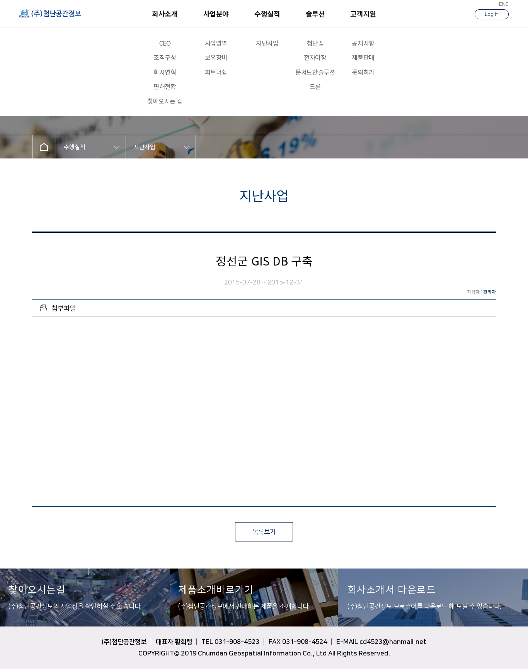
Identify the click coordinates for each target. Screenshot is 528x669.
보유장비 (216, 57)
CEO (165, 43)
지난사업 (267, 43)
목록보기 (264, 531)
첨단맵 (315, 43)
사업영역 (216, 43)
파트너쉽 (216, 72)
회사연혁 (164, 72)
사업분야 (216, 14)
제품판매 (363, 57)
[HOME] (44, 146)
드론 (315, 86)
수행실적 (267, 14)
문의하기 (363, 72)
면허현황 (164, 86)
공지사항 (363, 43)
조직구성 (164, 57)
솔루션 (315, 14)
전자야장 (315, 57)
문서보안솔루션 (315, 72)
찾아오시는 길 (164, 101)
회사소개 (164, 14)
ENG (504, 4)
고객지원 (363, 14)
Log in (492, 14)
